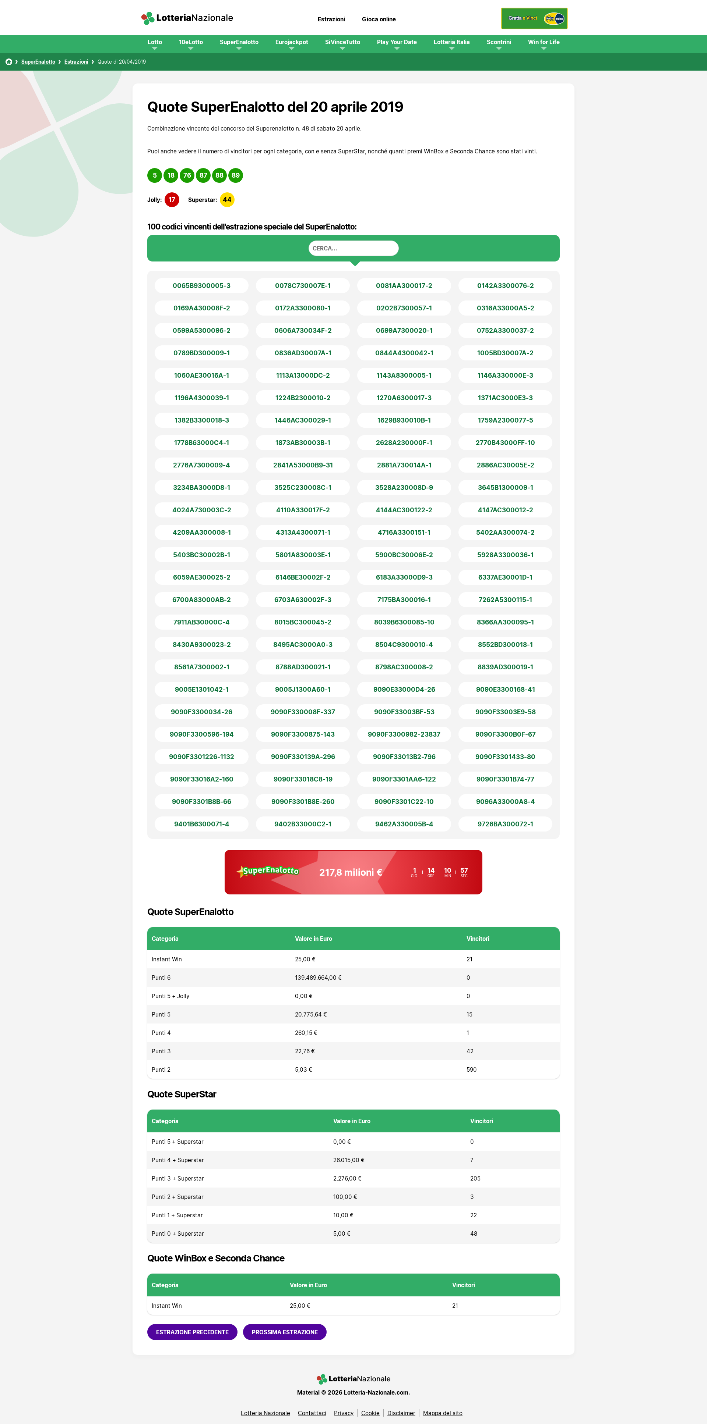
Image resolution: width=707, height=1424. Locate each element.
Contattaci (312, 1413)
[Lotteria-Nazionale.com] (187, 19)
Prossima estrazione (285, 1332)
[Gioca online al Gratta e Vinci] (534, 27)
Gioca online (379, 19)
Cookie (370, 1413)
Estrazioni (331, 19)
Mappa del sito (442, 1413)
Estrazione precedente (192, 1332)
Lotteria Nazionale (265, 1413)
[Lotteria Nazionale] (9, 61)
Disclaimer (401, 1413)
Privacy (344, 1413)
